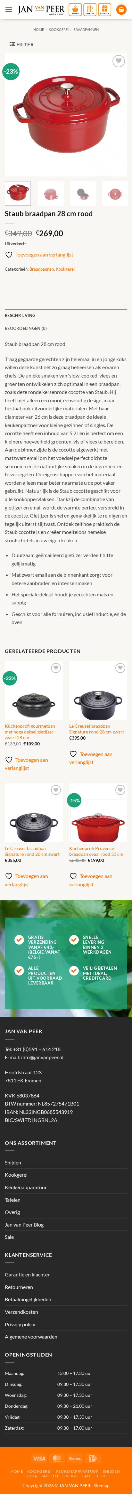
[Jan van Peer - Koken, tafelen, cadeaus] (64, 9)
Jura (32, 1475)
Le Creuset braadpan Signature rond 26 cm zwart (32, 851)
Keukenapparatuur (26, 1187)
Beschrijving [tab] (20, 315)
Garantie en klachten (28, 1274)
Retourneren (19, 1287)
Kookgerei (59, 29)
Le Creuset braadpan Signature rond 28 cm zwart (96, 729)
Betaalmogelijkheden (28, 1299)
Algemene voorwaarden (31, 1336)
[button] (8, 9)
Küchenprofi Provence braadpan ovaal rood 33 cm (96, 851)
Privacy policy (20, 1324)
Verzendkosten (21, 1312)
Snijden (13, 1162)
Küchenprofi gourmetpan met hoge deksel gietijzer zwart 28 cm (30, 732)
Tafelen (13, 1200)
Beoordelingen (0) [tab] (26, 328)
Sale (9, 1237)
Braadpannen (86, 29)
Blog (101, 1475)
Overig (12, 1212)
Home (38, 29)
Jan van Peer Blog (24, 1224)
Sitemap (102, 1485)
